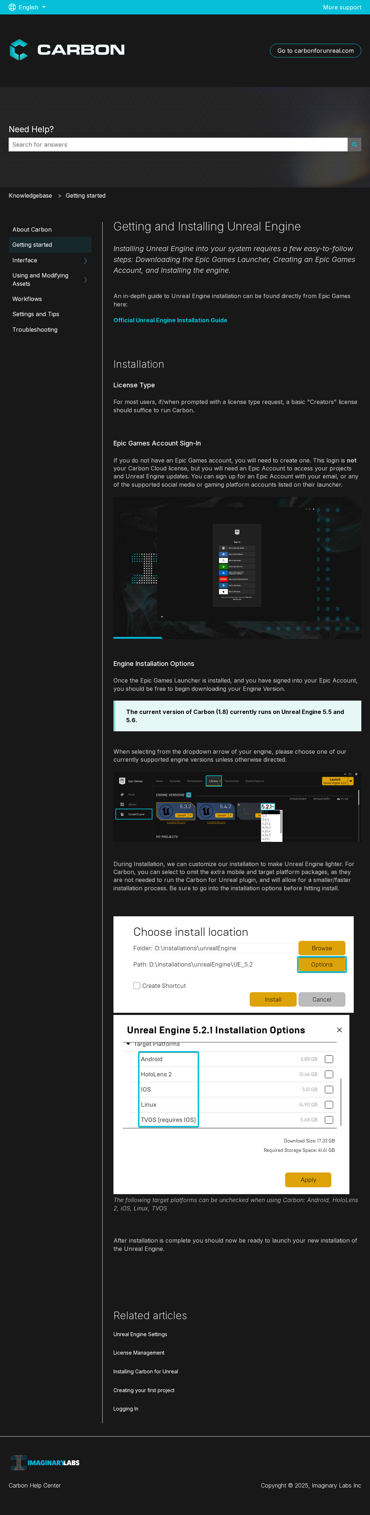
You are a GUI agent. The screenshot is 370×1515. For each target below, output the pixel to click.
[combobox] (178, 144)
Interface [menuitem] (24, 260)
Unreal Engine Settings (140, 1334)
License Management (138, 1353)
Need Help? (31, 129)
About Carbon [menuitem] (32, 229)
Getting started (86, 195)
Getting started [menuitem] (32, 244)
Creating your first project (144, 1390)
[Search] (354, 144)
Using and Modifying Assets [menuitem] (40, 279)
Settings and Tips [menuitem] (35, 314)
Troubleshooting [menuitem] (34, 329)
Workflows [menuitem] (27, 298)
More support (342, 7)
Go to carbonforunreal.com (316, 50)
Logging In (125, 1409)
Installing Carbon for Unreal (145, 1371)
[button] (85, 260)
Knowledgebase (30, 195)
